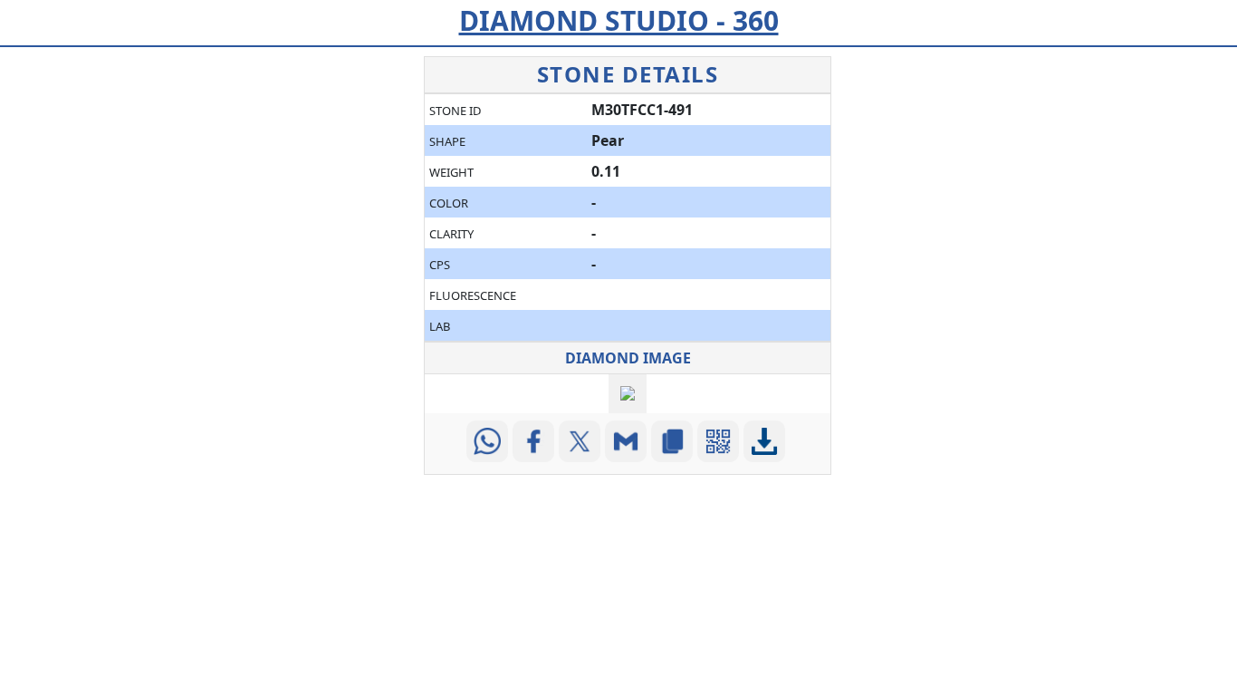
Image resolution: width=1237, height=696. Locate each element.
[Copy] (674, 441)
